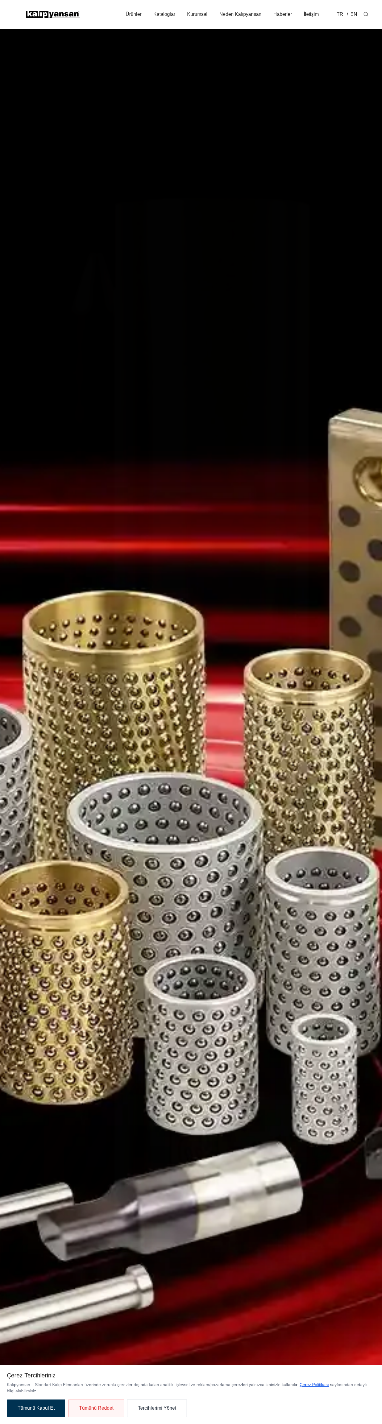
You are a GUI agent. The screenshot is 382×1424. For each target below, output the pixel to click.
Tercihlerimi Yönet (157, 1408)
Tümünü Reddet (96, 1408)
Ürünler (133, 14)
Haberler (282, 14)
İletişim (311, 14)
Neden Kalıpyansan (240, 14)
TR (340, 14)
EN (353, 14)
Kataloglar (164, 14)
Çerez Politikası (314, 1384)
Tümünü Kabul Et (36, 1408)
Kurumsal (197, 14)
